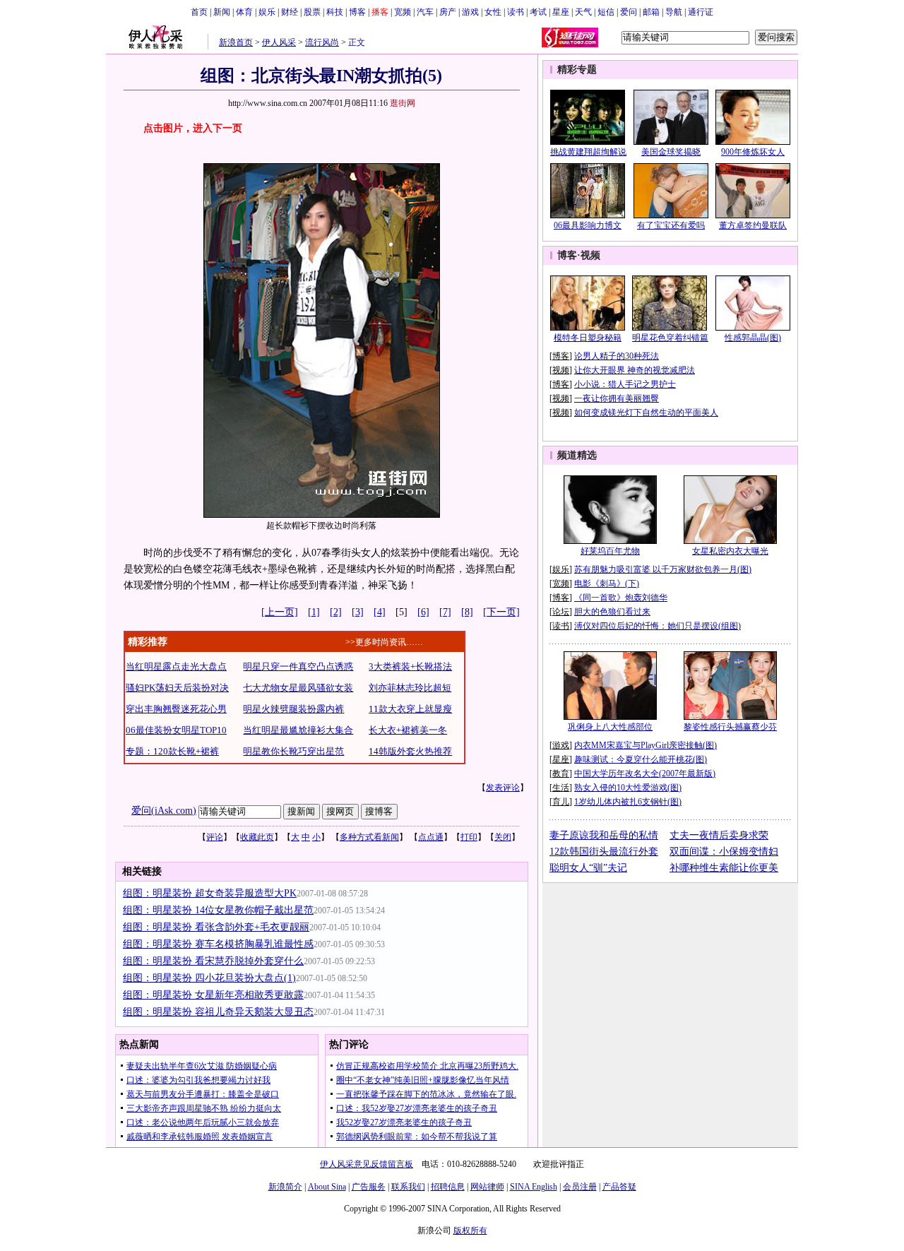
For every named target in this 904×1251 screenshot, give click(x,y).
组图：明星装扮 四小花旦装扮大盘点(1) (209, 978)
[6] (423, 612)
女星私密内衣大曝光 (730, 551)
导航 (673, 12)
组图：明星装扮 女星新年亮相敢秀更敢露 (213, 995)
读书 (515, 12)
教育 (560, 773)
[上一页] (279, 612)
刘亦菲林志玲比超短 (410, 687)
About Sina (327, 1187)
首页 (199, 12)
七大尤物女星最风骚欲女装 (298, 687)
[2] (336, 612)
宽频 (402, 12)
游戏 (470, 12)
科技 (334, 12)
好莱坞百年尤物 (610, 551)
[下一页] (501, 612)
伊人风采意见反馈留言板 (366, 1164)
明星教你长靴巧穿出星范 (293, 751)
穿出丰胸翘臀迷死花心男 (176, 709)
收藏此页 (257, 837)
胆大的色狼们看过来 (612, 612)
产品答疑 (619, 1187)
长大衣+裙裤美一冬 (408, 730)
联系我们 (408, 1187)
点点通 (431, 837)
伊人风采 (279, 42)
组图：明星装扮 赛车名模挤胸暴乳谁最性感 (218, 944)
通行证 (700, 12)
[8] (467, 612)
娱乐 (266, 12)
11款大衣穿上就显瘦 (410, 709)
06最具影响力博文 (588, 225)
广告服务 (369, 1187)
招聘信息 (448, 1187)
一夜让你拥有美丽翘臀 (616, 398)
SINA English (533, 1187)
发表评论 (503, 788)
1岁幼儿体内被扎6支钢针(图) (628, 802)
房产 (447, 12)
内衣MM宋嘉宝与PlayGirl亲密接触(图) (645, 745)
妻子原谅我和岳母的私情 (603, 835)
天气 (583, 12)
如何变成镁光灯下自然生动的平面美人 (646, 412)
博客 (357, 12)
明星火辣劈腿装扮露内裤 (293, 709)
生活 (560, 788)
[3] (358, 612)
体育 (244, 12)
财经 (289, 12)
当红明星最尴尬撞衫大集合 (298, 730)
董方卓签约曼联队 (753, 225)
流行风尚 (322, 42)
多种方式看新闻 (369, 837)
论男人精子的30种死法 (616, 356)
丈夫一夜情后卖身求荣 (719, 835)
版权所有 (470, 1230)
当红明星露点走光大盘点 (176, 666)
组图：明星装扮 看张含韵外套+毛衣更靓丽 (216, 927)
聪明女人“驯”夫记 (588, 867)
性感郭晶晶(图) (753, 338)
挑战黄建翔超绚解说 (588, 152)
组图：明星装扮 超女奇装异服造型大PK (210, 893)
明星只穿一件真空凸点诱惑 (298, 666)
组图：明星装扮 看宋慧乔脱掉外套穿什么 (213, 961)
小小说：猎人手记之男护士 (625, 384)
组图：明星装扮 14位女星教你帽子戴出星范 (218, 910)
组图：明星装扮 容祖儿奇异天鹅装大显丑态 (218, 1012)
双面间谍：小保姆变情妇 (724, 851)
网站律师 (487, 1187)
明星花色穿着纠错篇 (670, 338)
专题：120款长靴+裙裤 (172, 751)
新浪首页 (236, 42)
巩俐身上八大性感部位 (610, 727)
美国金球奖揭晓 (671, 152)
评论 (214, 837)
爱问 (628, 12)
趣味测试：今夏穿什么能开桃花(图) (640, 759)
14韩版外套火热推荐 (410, 751)
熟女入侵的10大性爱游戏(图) (628, 788)
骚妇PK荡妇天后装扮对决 (177, 687)
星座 (560, 12)
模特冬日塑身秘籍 (588, 338)
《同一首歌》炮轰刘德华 (620, 598)
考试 (538, 12)
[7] (445, 612)
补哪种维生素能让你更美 (724, 867)
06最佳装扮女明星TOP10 (176, 730)
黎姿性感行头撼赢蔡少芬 (730, 727)
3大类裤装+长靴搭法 (410, 666)
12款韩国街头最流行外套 (603, 851)
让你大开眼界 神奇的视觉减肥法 (634, 370)
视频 (590, 255)
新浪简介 (285, 1187)
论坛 (560, 612)
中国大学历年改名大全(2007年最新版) (644, 773)
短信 (605, 12)
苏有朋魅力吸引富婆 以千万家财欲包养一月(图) (662, 569)
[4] (380, 612)
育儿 (560, 802)
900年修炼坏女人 (753, 152)
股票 (312, 12)
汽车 (425, 12)
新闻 (221, 12)
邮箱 (651, 12)
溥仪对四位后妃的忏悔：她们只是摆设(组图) (657, 626)
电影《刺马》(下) (606, 583)
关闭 (502, 837)
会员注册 (580, 1187)
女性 (492, 12)
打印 (468, 837)
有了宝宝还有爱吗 (671, 225)
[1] (314, 612)
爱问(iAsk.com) (163, 810)
